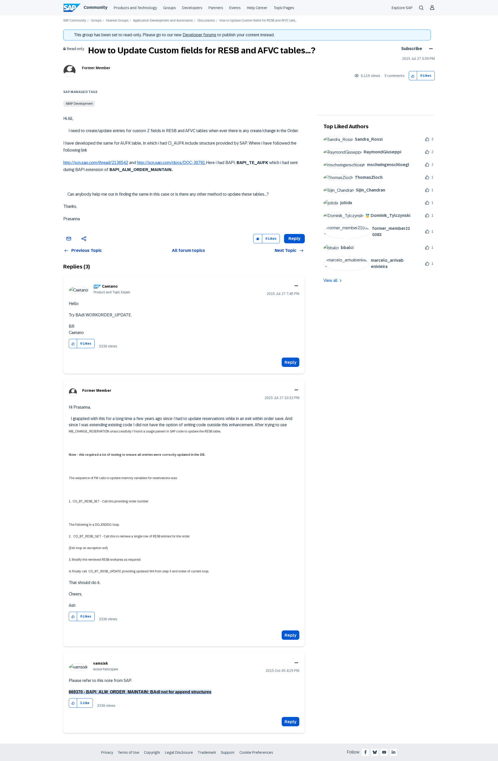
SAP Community (74, 20)
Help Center (257, 8)
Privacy (107, 752)
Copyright (152, 752)
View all (330, 280)
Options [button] (430, 49)
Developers (192, 8)
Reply (290, 362)
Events (235, 8)
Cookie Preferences (256, 752)
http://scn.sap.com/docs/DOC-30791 (171, 162)
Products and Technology (135, 8)
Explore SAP (402, 8)
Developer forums (199, 35)
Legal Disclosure (179, 752)
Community (95, 7)
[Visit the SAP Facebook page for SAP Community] (365, 752)
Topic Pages (284, 8)
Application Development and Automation (163, 20)
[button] (413, 75)
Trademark (207, 752)
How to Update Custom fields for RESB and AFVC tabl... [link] (257, 20)
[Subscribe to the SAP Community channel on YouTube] (384, 752)
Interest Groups (117, 20)
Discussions (206, 20)
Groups (169, 8)
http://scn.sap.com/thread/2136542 (95, 162)
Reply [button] (294, 238)
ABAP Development (79, 103)
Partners (216, 8)
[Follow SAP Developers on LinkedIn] (393, 752)
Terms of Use (128, 752)
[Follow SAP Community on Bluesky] (375, 752)
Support (228, 752)
